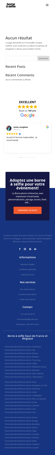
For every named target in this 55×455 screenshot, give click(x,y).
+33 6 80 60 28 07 (27, 314)
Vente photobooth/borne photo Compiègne (23, 395)
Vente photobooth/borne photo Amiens (21, 353)
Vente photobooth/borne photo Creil (20, 409)
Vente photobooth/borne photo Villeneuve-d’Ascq (25, 367)
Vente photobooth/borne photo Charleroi (22, 444)
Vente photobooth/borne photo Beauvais (22, 370)
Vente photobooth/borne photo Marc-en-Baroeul (25, 399)
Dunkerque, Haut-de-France (27, 324)
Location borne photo (27, 294)
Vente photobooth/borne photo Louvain (21, 447)
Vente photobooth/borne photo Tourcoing (23, 360)
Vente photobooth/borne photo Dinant (21, 427)
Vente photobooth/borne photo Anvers (21, 417)
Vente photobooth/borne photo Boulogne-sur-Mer (26, 385)
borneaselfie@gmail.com (27, 319)
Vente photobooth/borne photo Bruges (21, 420)
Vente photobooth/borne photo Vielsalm (22, 437)
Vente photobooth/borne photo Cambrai (22, 405)
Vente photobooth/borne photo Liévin (21, 392)
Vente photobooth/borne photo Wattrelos (22, 388)
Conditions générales (27, 269)
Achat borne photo (27, 299)
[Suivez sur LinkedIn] (35, 249)
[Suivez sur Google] (30, 249)
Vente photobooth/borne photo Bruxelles (22, 424)
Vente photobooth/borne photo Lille (20, 350)
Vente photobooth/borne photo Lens (20, 412)
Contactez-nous (27, 274)
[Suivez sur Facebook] (20, 249)
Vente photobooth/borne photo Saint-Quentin (24, 373)
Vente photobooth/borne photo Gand (20, 441)
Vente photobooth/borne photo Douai (21, 402)
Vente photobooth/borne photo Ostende (22, 434)
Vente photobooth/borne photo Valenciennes (24, 377)
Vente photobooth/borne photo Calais (21, 363)
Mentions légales (27, 264)
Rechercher (43, 58)
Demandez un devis (27, 210)
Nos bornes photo (27, 289)
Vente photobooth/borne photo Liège (21, 431)
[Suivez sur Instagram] (25, 249)
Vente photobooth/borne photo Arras (20, 382)
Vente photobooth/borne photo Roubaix (22, 356)
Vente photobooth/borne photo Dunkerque (23, 346)
